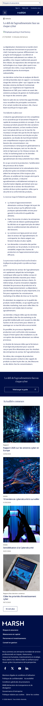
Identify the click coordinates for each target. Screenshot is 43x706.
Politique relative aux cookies (13, 694)
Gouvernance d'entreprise (12, 691)
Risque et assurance (10, 630)
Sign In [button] (17, 8)
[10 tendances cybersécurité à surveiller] (21, 475)
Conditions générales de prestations (16, 682)
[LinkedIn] (26, 668)
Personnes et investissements (14, 638)
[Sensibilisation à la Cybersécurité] (21, 524)
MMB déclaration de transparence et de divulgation (17, 686)
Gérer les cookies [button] (32, 694)
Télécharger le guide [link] (20, 389)
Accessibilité (29, 678)
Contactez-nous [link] (36, 8)
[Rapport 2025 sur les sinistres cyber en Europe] (21, 424)
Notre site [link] (25, 8)
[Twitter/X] (12, 668)
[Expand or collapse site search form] (38, 13)
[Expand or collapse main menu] (5, 13)
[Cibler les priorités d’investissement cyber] (21, 572)
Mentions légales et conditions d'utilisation (18, 675)
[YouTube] (19, 668)
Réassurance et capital (11, 634)
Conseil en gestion (10, 642)
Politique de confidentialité (12, 678)
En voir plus (10, 609)
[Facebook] (5, 668)
